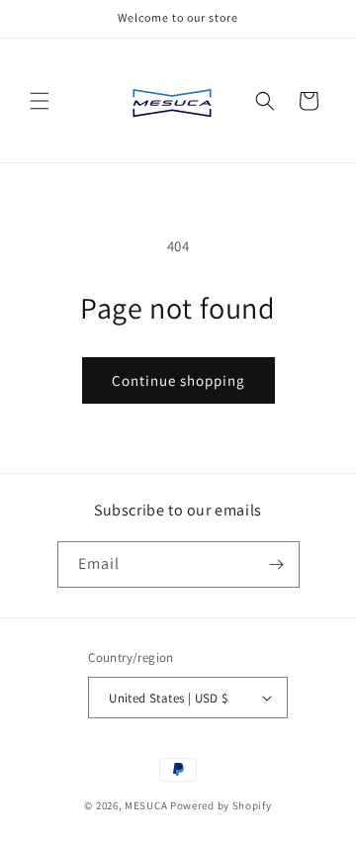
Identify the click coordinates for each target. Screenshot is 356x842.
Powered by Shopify (221, 805)
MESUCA (146, 805)
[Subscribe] (277, 564)
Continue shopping (178, 380)
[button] (39, 101)
